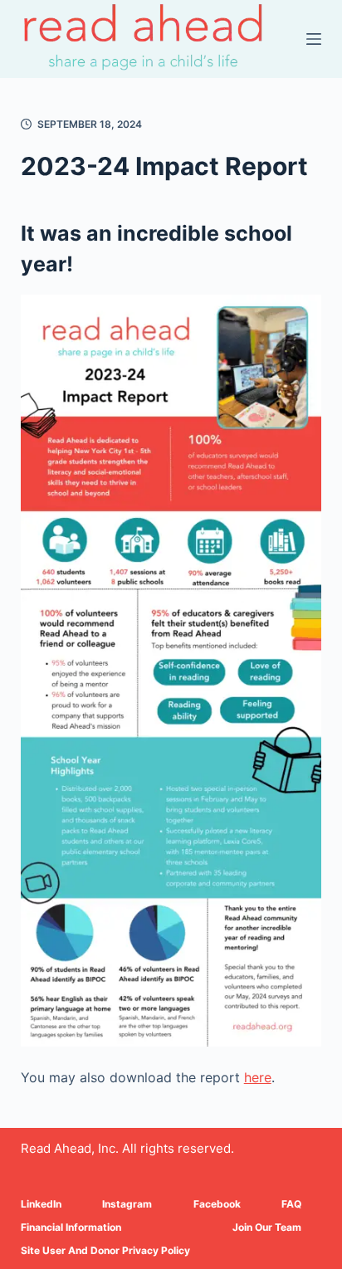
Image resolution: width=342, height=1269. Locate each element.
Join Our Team (266, 1227)
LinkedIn (41, 1204)
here (257, 1077)
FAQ (291, 1204)
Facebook (217, 1204)
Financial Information (71, 1227)
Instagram (127, 1204)
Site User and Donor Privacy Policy (105, 1250)
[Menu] (313, 39)
